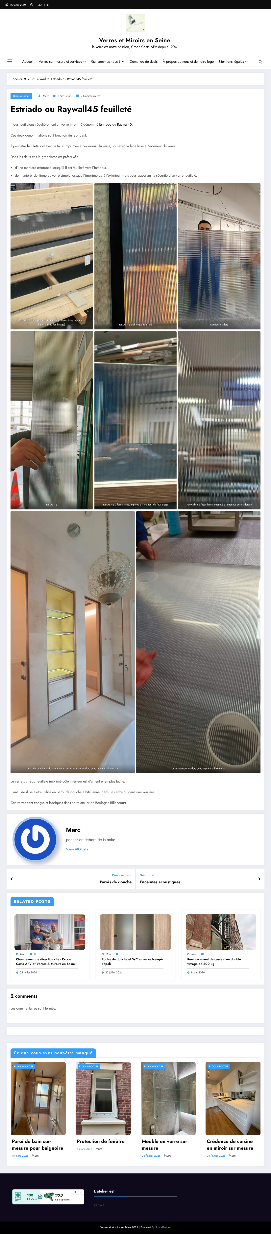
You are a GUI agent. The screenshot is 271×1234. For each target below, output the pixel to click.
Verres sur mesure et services (60, 61)
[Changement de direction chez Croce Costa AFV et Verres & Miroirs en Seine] (49, 931)
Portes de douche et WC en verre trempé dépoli (132, 961)
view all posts (77, 849)
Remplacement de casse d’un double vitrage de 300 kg (214, 961)
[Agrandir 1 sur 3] (88, 188)
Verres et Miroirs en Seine (134, 40)
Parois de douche (116, 882)
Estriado (105, 124)
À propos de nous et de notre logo (188, 61)
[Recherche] (260, 62)
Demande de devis (144, 61)
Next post (147, 875)
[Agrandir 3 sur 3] (130, 516)
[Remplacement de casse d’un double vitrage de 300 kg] (221, 931)
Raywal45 (124, 124)
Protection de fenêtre (101, 1141)
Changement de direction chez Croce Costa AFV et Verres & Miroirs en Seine (45, 961)
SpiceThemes (163, 1227)
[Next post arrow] (259, 879)
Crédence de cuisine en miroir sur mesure (230, 1144)
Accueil (28, 61)
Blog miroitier (21, 96)
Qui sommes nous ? (106, 61)
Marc (46, 96)
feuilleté (32, 146)
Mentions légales (231, 61)
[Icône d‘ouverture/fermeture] (9, 62)
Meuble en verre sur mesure (164, 1144)
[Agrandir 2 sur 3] (255, 336)
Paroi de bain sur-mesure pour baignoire (37, 1144)
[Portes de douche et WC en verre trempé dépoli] (135, 931)
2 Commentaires (90, 96)
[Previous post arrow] (12, 879)
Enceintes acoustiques (160, 882)
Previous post (122, 875)
